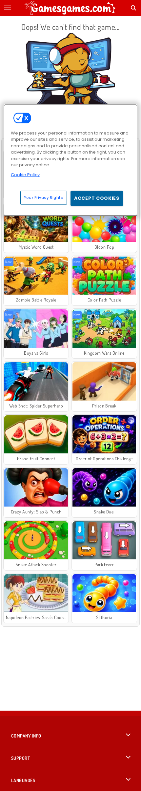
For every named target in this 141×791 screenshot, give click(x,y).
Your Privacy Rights (43, 197)
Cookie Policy (25, 174)
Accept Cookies (96, 198)
